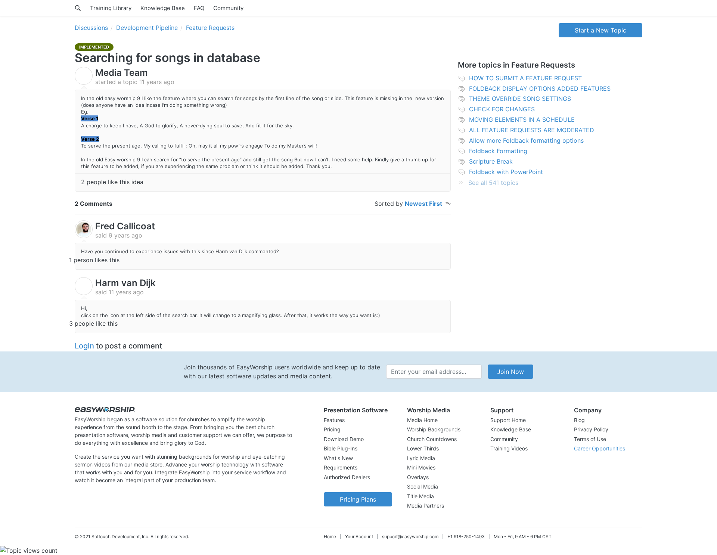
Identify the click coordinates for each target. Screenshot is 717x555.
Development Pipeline (147, 27)
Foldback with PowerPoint (506, 172)
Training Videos (509, 448)
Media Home (422, 420)
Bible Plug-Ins (340, 448)
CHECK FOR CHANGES (502, 109)
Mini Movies (421, 467)
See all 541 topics (493, 182)
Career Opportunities (599, 448)
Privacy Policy (591, 429)
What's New (338, 458)
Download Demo (344, 439)
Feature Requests (210, 27)
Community (228, 8)
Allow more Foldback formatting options (526, 140)
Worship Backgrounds (433, 429)
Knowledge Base (162, 8)
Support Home (508, 420)
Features (334, 420)
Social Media (422, 486)
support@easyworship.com (410, 536)
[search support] (78, 8)
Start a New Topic (600, 30)
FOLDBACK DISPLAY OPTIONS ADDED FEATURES (540, 88)
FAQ (199, 8)
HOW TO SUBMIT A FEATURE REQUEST (525, 78)
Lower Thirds (423, 448)
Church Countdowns (432, 439)
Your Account (359, 536)
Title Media (420, 496)
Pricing (332, 429)
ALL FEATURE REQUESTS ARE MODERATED (531, 130)
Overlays (418, 477)
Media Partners (425, 505)
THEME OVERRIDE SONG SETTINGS (520, 98)
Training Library (110, 8)
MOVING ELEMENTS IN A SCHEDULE (522, 119)
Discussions (91, 27)
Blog (579, 420)
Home (330, 536)
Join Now (510, 371)
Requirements (340, 467)
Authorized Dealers (347, 477)
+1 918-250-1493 (466, 536)
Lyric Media (421, 458)
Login (84, 345)
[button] (358, 410)
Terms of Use (590, 439)
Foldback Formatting (498, 151)
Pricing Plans (358, 499)
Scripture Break (491, 161)
